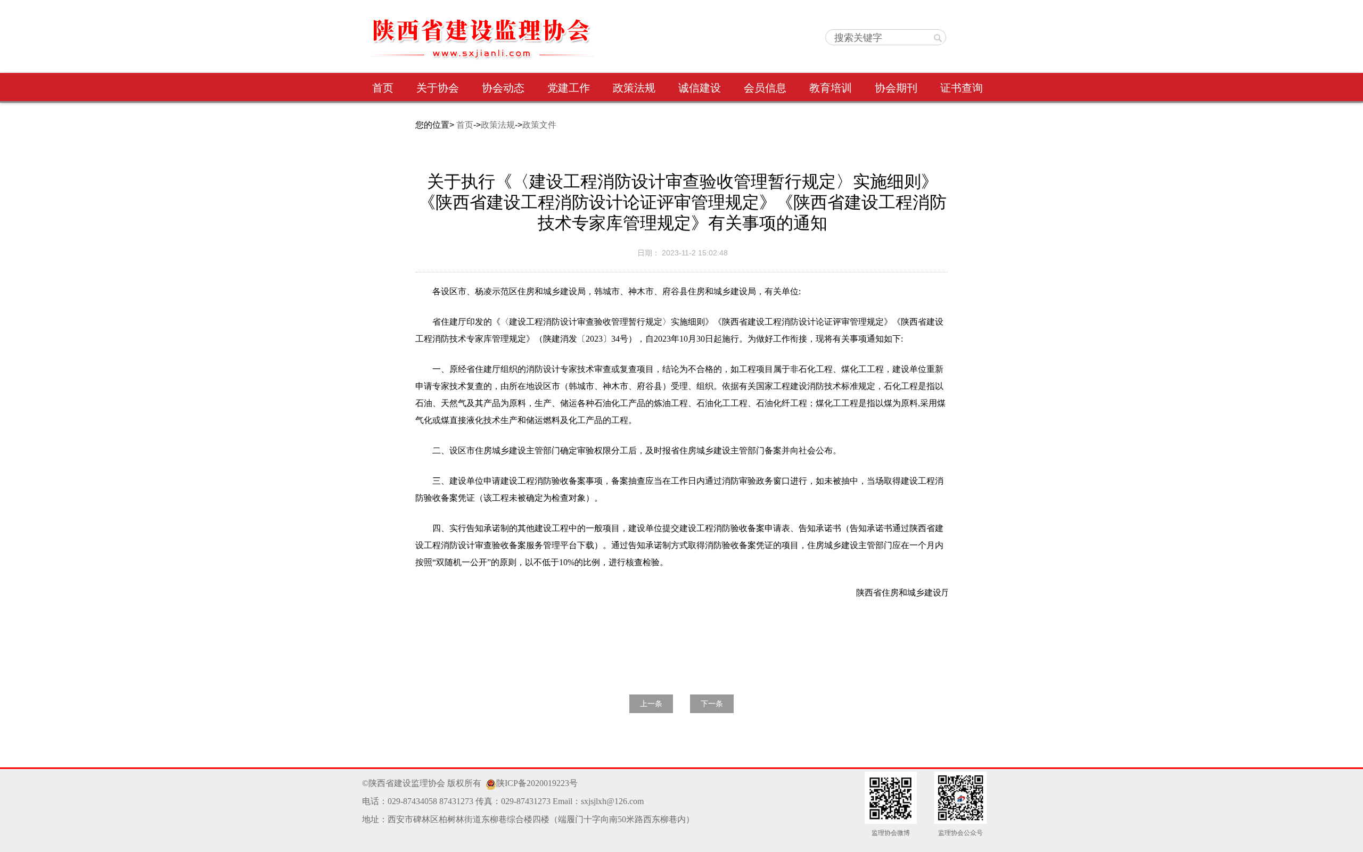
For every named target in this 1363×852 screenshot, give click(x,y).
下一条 (712, 704)
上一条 (651, 704)
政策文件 (539, 124)
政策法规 (498, 124)
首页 (464, 124)
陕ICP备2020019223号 (537, 783)
